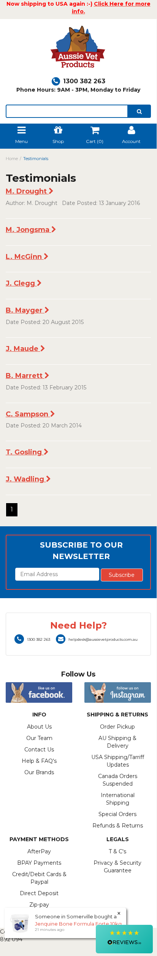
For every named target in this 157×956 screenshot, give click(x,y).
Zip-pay (39, 904)
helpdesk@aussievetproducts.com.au (103, 639)
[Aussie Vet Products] (78, 48)
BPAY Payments (39, 862)
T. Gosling (25, 452)
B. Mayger (25, 310)
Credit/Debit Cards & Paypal (39, 878)
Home (12, 158)
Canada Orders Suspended (117, 780)
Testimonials (35, 158)
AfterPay (39, 851)
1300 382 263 (84, 81)
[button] (124, 939)
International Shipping (118, 799)
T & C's (117, 851)
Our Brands (39, 772)
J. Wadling (26, 479)
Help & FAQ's (39, 760)
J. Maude (23, 349)
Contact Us (39, 749)
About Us (39, 726)
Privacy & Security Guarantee (117, 866)
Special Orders (117, 814)
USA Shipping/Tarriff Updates (117, 761)
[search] (139, 111)
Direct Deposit (39, 893)
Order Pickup (117, 726)
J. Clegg (21, 283)
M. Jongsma (28, 230)
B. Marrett (25, 376)
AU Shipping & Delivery (117, 742)
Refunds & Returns (117, 825)
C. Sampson (28, 414)
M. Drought (27, 191)
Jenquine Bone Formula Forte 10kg (78, 924)
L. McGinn (25, 256)
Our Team (39, 738)
